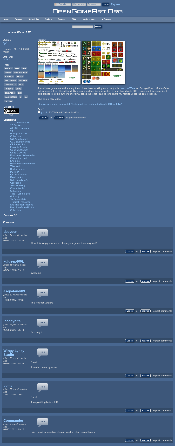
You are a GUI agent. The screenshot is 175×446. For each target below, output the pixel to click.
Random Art (16, 177)
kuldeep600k (13, 261)
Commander (13, 420)
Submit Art (33, 19)
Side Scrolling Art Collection (19, 181)
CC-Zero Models (19, 139)
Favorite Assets (18, 147)
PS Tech (14, 171)
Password (92, 4)
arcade (8, 68)
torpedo (9, 76)
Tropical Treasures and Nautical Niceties (21, 203)
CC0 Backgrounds (20, 141)
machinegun (11, 96)
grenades (10, 92)
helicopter (10, 84)
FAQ (74, 19)
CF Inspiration (17, 144)
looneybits (12, 321)
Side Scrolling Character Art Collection (17, 188)
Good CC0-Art (18, 152)
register (59, 117)
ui (20, 96)
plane (8, 72)
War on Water (128, 88)
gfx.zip (44, 112)
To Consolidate (18, 199)
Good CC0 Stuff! (19, 149)
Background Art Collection (18, 135)
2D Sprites (16, 125)
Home (6, 19)
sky (21, 84)
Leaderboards (89, 19)
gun (20, 92)
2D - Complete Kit (19, 122)
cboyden (10, 232)
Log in (43, 117)
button (8, 101)
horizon (9, 88)
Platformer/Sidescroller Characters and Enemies (22, 158)
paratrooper (20, 72)
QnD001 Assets (18, 174)
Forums (61, 19)
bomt (7, 385)
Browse (18, 19)
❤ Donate (106, 19)
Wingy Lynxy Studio (13, 353)
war (17, 68)
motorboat (10, 80)
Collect (48, 19)
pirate (20, 76)
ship (24, 68)
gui (26, 96)
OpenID (62, 4)
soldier (23, 80)
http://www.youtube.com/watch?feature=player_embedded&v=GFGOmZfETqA (80, 104)
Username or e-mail (79, 4)
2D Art (6, 59)
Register (115, 4)
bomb (18, 88)
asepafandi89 (14, 291)
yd (5, 43)
